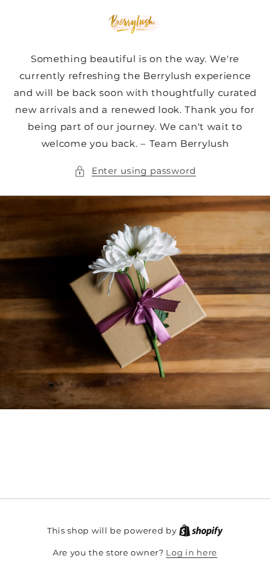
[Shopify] (201, 530)
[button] (135, 171)
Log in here (191, 552)
